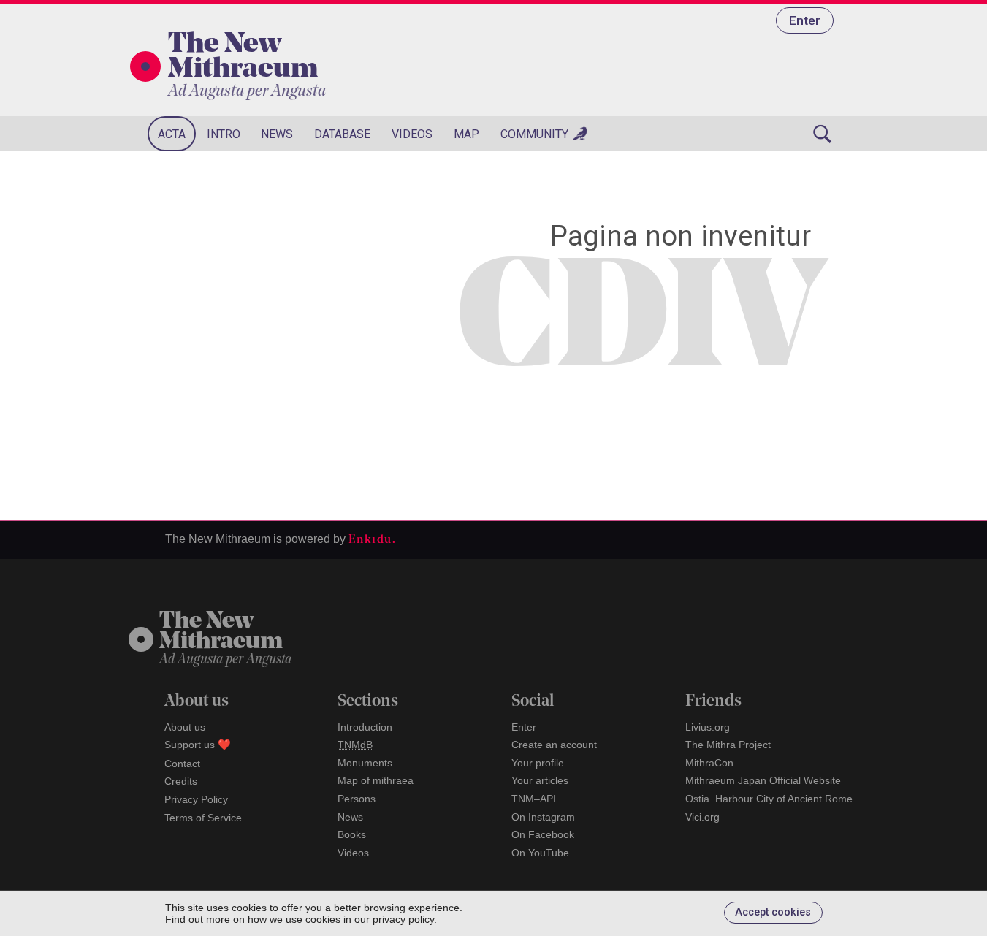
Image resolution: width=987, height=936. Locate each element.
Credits (180, 781)
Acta (172, 134)
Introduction (365, 727)
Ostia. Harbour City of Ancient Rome (769, 798)
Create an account (554, 744)
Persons (357, 798)
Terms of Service (203, 817)
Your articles (539, 780)
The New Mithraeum (243, 58)
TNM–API (533, 798)
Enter (804, 20)
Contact (182, 763)
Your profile (537, 763)
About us (184, 727)
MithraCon (709, 763)
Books (352, 834)
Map (466, 134)
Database (342, 134)
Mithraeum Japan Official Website (763, 780)
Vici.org (702, 817)
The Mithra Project (728, 744)
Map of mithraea (376, 780)
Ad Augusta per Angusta (247, 91)
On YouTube (540, 853)
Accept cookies (773, 912)
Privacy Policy (196, 799)
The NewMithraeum (221, 632)
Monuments (365, 763)
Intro (223, 134)
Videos (412, 134)
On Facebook (542, 834)
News (277, 134)
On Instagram (543, 817)
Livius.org (707, 727)
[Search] (822, 133)
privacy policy (403, 919)
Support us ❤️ (197, 744)
